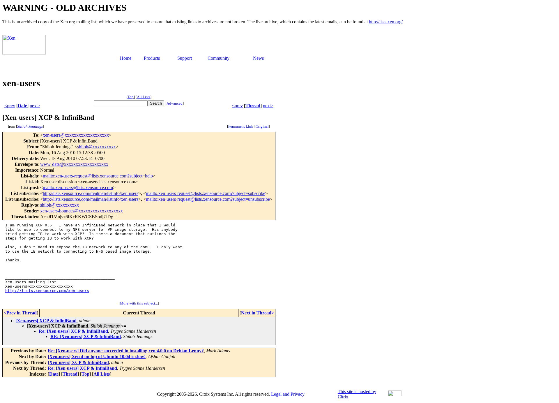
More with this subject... (139, 303)
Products (152, 58)
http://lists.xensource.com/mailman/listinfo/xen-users (90, 193)
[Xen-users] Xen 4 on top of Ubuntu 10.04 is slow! (97, 356)
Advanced (175, 103)
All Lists (143, 97)
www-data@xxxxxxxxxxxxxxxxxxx (74, 164)
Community (218, 58)
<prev (9, 105)
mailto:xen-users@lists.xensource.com (78, 187)
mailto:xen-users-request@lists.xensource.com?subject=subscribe (205, 193)
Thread (252, 105)
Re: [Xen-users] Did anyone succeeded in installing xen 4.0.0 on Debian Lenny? (126, 350)
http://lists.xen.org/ (386, 21)
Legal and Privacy (288, 394)
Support (184, 58)
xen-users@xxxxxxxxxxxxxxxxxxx (76, 135)
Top (131, 97)
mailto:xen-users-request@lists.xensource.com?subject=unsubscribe (208, 199)
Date (22, 105)
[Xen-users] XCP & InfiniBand (46, 320)
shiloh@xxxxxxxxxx (96, 146)
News (258, 58)
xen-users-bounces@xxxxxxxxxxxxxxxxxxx (81, 210)
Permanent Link (240, 126)
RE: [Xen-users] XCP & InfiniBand (85, 336)
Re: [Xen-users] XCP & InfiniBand (73, 331)
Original (262, 126)
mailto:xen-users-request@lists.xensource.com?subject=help (98, 175)
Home (125, 58)
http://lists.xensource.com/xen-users (47, 290)
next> (35, 105)
